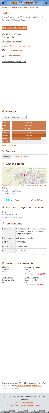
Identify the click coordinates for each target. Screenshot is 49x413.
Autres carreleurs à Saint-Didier (14, 62)
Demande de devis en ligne (14, 28)
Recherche (46, 3)
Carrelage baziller (31, 278)
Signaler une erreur (9, 145)
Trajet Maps (38, 200)
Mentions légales (13, 405)
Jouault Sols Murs (32, 267)
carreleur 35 (36, 386)
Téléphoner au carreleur (21, 156)
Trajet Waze (14, 200)
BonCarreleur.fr (27, 403)
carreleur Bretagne (23, 386)
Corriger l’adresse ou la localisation (36, 185)
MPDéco (5, 267)
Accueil (3, 3)
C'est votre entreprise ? (40, 254)
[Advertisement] (24, 355)
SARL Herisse (7, 278)
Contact (24, 405)
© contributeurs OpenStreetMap (37, 168)
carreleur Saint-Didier (10, 388)
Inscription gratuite (35, 405)
